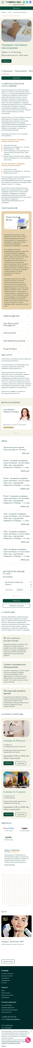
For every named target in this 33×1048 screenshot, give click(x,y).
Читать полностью (9, 865)
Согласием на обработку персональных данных (15, 1042)
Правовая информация (7, 1007)
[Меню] (2, 2)
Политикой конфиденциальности (10, 1041)
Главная (3, 12)
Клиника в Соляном (7, 976)
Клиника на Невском (7, 973)
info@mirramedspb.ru (13, 1019)
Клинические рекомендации (9, 1010)
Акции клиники (5, 993)
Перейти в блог (8, 961)
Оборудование (20, 71)
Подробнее (20, 763)
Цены (3, 990)
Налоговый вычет (6, 1012)
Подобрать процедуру (16, 606)
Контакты (4, 983)
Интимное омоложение (20, 12)
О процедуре (7, 71)
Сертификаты (5, 997)
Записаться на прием (7, 995)
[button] (13, 595)
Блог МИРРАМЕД (6, 1005)
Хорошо (3, 1046)
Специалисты (5, 978)
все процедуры (8, 577)
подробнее (19, 589)
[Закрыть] (31, 1031)
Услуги (10, 12)
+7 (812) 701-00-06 (18, 5)
